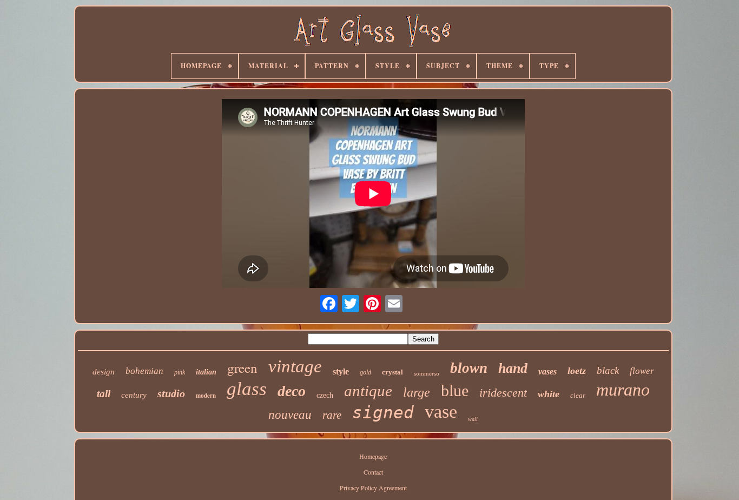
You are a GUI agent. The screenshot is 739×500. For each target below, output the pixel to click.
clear (577, 395)
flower (642, 371)
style (341, 371)
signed (383, 412)
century (134, 395)
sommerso (426, 373)
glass (247, 388)
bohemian (144, 371)
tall (103, 393)
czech (324, 395)
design (104, 371)
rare (331, 415)
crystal (392, 372)
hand (512, 368)
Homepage (373, 456)
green (242, 368)
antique (368, 390)
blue (455, 390)
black (608, 370)
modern (206, 395)
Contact (373, 472)
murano (623, 389)
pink (179, 372)
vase (441, 412)
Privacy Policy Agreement (373, 487)
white (548, 394)
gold (365, 372)
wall (473, 419)
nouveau (290, 415)
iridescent (503, 392)
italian (206, 372)
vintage (295, 366)
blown (468, 368)
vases (547, 371)
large (416, 392)
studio (171, 393)
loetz (577, 370)
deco (292, 391)
